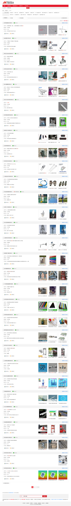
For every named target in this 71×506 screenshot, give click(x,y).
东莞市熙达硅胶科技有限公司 (8, 314)
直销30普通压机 (51, 434)
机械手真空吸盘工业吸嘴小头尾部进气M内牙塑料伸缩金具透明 (42, 388)
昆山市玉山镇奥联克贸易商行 (8, 376)
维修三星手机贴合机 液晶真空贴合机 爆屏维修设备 (62, 127)
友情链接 (47, 503)
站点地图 (35, 503)
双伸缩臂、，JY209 (62, 34)
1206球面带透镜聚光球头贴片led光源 (62, 173)
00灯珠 (8, 471)
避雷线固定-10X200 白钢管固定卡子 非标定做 (62, 50)
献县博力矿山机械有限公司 (8, 130)
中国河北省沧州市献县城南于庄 (11, 138)
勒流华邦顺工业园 (9, 107)
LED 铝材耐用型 (61, 111)
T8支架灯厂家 (50, 12)
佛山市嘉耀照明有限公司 (7, 84)
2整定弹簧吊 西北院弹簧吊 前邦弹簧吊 (62, 157)
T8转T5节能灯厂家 (35, 14)
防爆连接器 (15, 179)
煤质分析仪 (11, 332)
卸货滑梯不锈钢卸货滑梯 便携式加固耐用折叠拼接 (62, 449)
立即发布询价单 (11, 492)
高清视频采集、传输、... (10, 25)
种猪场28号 (8, 445)
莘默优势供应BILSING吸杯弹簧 (62, 65)
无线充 (10, 71)
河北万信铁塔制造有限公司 (8, 222)
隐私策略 (39, 503)
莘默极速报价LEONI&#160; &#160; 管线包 (42, 65)
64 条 (8, 413)
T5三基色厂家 (27, 12)
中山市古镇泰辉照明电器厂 (8, 406)
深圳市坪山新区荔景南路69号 (11, 399)
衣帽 (12, 348)
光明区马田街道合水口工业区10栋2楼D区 (13, 476)
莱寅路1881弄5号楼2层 (10, 184)
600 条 (8, 198)
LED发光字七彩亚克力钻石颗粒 (52, 265)
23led (14, 163)
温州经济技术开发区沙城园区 (11, 46)
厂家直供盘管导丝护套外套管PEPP (62, 403)
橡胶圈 (12, 133)
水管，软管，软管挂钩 (42, 357)
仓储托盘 (12, 440)
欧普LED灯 (8, 87)
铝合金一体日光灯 (42, 418)
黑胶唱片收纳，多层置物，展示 (62, 357)
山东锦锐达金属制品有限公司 (8, 360)
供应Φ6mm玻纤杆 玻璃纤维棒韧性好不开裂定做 (52, 311)
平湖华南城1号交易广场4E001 (11, 31)
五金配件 (14, 455)
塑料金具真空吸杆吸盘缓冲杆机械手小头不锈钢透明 (62, 388)
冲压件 (8, 133)
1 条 (7, 106)
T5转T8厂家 (11, 14)
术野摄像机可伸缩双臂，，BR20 (52, 34)
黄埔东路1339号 (9, 292)
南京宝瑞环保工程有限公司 (8, 437)
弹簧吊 (11, 148)
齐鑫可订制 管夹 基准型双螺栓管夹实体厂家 (62, 280)
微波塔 (10, 225)
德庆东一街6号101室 (10, 215)
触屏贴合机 (16, 117)
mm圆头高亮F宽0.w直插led (42, 173)
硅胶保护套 (8, 317)
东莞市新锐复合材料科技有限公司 (9, 299)
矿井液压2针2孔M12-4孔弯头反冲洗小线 (42, 188)
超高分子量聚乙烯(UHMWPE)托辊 (52, 142)
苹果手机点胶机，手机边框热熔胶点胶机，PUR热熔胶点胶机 (52, 127)
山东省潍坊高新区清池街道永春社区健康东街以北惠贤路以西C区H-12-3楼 (18, 261)
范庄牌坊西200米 (9, 153)
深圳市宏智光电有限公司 (7, 468)
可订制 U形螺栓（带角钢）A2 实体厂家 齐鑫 (52, 280)
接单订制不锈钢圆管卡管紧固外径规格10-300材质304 (42, 50)
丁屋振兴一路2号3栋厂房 (10, 307)
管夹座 (12, 271)
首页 (4, 5)
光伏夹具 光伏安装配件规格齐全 (42, 372)
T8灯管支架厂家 (21, 12)
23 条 (8, 382)
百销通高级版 (17, 191)
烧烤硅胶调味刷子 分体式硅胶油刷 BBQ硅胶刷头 (52, 326)
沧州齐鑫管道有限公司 (7, 268)
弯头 (13, 286)
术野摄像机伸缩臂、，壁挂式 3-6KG (42, 34)
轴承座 (10, 133)
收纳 (14, 348)
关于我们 (24, 503)
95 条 (8, 305)
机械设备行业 (15, 5)
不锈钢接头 (12, 41)
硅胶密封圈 (15, 317)
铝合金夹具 (13, 363)
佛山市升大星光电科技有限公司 (8, 99)
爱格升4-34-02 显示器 (42, 249)
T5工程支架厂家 (16, 14)
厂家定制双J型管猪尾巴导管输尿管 (42, 403)
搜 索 (44, 496)
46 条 (8, 182)
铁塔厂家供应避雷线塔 (61, 234)
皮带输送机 (8, 440)
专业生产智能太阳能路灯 (52, 418)
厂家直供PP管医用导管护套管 (52, 403)
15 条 (8, 351)
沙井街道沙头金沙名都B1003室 (11, 169)
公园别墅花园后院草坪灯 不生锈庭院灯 (62, 418)
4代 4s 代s (41, 127)
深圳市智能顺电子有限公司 (8, 22)
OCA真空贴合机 (11, 117)
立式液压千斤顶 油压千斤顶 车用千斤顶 (62, 434)
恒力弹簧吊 (15, 148)
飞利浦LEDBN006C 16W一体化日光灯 (62, 96)
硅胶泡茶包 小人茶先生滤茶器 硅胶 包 (62, 326)
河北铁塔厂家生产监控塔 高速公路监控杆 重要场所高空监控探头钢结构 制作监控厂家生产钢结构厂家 (52, 234)
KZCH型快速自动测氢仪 (51, 342)
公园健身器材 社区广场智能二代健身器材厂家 (62, 203)
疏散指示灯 (11, 409)
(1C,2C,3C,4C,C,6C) (42, 142)
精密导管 (8, 394)
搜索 (28, 7)
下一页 (38, 487)
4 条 (7, 152)
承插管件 (8, 286)
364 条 (8, 44)
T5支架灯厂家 (32, 12)
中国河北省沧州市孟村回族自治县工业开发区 (13, 276)
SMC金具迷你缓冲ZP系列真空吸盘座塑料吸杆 (52, 388)
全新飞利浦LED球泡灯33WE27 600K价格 (52, 96)
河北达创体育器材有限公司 (8, 191)
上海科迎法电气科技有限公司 (8, 176)
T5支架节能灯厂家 (56, 12)
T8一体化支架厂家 (38, 12)
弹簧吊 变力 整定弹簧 (42, 280)
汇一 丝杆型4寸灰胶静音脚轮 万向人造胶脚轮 (62, 219)
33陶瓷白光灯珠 (61, 480)
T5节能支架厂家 (29, 14)
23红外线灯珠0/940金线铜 (42, 480)
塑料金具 (12, 378)
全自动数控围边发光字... (14, 256)
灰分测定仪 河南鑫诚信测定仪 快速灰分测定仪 (62, 342)
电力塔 (8, 225)
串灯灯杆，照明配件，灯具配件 (52, 357)
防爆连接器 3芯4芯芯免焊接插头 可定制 (62, 188)
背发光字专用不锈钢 (42, 265)
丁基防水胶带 (9, 363)
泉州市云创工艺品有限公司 (8, 345)
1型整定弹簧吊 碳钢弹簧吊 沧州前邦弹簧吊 (52, 157)
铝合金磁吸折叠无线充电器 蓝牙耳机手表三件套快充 (62, 464)
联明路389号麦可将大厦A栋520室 (12, 246)
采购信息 (8, 5)
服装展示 (8, 348)
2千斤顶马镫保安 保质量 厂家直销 (42, 434)
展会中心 (21, 5)
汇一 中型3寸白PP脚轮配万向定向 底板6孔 (52, 219)
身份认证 (16, 22)
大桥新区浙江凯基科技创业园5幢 (12, 430)
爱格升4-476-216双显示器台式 (62, 249)
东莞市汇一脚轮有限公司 (7, 207)
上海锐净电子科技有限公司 (8, 237)
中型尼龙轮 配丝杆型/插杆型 (42, 219)
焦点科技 (37, 504)
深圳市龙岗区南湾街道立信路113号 (12, 77)
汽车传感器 (8, 179)
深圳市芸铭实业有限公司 (7, 452)
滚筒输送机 (15, 440)
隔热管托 (8, 148)
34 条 (8, 259)
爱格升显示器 (9, 240)
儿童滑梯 (11, 194)
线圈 (12, 56)
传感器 (10, 56)
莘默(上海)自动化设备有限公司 (8, 53)
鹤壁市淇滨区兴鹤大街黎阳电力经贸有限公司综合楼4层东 (15, 338)
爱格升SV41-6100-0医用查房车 (52, 249)
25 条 (8, 290)
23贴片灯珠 (15, 471)
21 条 (8, 228)
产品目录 (6, 10)
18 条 (8, 136)
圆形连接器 (12, 179)
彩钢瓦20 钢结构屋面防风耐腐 (62, 372)
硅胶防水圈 (12, 317)
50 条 (8, 90)
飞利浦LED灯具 (13, 87)
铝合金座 (16, 363)
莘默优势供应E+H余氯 (52, 65)
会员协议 (43, 503)
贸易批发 (8, 42)
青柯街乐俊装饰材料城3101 (11, 92)
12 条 (8, 428)
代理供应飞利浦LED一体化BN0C (42, 96)
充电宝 (8, 71)
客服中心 (31, 503)
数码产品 (11, 455)
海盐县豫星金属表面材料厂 (8, 422)
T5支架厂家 (11, 12)
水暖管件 (11, 286)
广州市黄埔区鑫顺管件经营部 (8, 283)
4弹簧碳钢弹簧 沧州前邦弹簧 (42, 157)
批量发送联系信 (64, 18)
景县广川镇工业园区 (10, 230)
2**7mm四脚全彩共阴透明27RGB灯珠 (52, 173)
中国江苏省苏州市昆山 (10, 384)
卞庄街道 (8, 368)
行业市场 (26, 5)
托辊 (59, 142)
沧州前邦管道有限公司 (7, 145)
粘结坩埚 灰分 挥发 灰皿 (42, 342)
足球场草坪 (14, 194)
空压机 (8, 117)
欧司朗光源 (8, 163)
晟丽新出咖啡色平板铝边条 (62, 265)
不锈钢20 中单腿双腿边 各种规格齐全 (52, 372)
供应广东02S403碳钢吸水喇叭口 (42, 295)
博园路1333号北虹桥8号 (10, 61)
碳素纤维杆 (13, 302)
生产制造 (8, 27)
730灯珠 (11, 471)
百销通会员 (5, 17)
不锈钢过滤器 (16, 41)
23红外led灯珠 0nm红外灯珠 (52, 480)
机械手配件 (8, 378)
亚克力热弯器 (9, 256)
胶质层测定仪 (15, 332)
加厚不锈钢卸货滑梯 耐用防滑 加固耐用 (42, 449)
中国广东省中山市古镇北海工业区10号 (12, 414)
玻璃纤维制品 (9, 302)
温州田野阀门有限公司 (7, 38)
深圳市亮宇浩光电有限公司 (8, 161)
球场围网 (8, 194)
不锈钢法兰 (8, 41)
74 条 (8, 213)
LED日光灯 (14, 409)
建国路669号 (9, 199)
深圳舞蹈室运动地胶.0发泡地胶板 (52, 203)
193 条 (8, 321)
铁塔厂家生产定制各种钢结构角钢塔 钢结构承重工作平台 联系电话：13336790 (42, 234)
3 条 (7, 75)
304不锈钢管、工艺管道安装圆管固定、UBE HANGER (52, 50)
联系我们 (28, 503)
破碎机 (8, 332)
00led (12, 163)
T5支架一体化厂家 (23, 14)
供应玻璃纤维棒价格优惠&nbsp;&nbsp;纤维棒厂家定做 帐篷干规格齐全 (42, 311)
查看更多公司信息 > (65, 22)
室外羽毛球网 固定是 (42, 203)
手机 (8, 455)
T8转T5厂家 (16, 12)
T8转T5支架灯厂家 (44, 12)
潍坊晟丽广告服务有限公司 (8, 253)
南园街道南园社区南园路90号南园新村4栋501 (14, 123)
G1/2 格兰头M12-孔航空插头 (52, 188)
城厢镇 (8, 353)
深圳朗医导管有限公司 (7, 391)
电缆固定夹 (16, 302)
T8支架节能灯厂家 (42, 14)
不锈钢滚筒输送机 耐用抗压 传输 (52, 449)
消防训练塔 (13, 225)
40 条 (8, 29)
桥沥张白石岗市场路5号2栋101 (11, 322)
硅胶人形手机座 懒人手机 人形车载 (42, 326)
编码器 (8, 56)
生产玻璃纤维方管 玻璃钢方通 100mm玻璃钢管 (62, 311)
